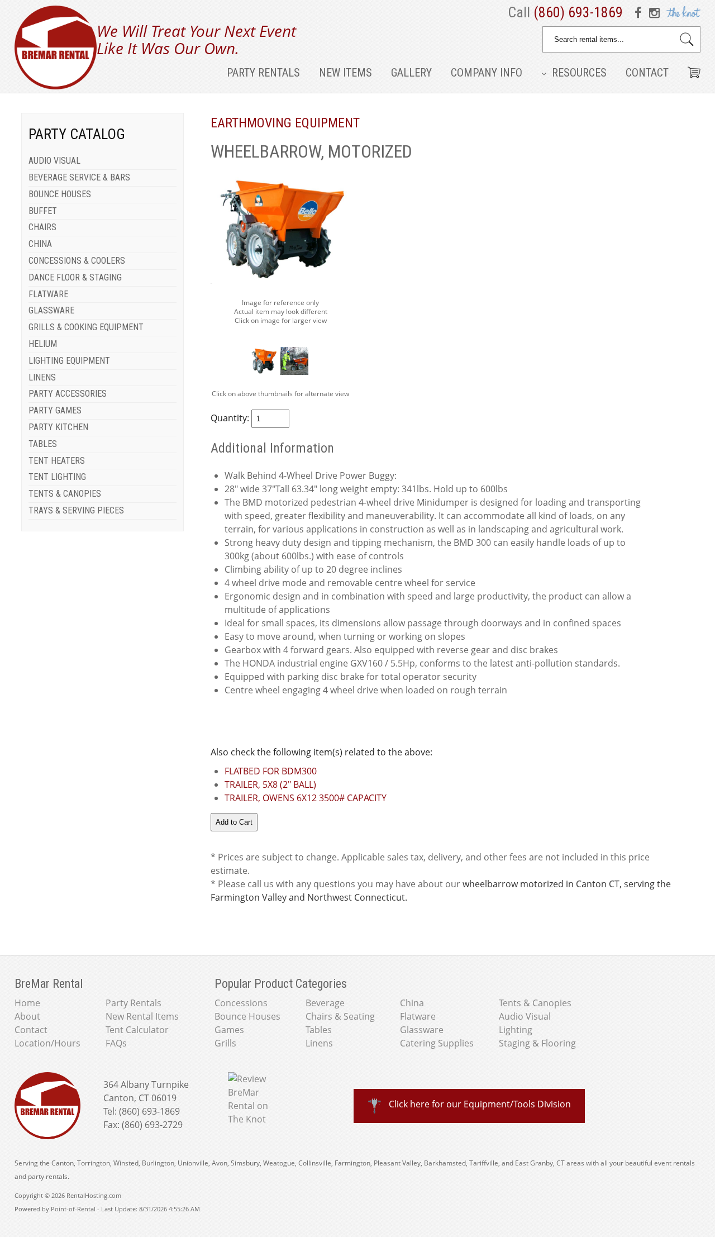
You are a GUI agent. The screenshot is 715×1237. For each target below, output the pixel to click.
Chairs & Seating (340, 1016)
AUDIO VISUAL (54, 160)
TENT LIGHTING (57, 477)
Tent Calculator (137, 1030)
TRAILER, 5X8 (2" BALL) (270, 784)
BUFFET (42, 211)
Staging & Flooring (537, 1043)
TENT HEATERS (56, 460)
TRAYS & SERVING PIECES (76, 510)
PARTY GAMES (55, 410)
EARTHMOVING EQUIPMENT (285, 123)
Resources (578, 72)
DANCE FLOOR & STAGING (75, 277)
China (412, 1003)
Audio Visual (525, 1016)
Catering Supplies (437, 1043)
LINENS (42, 377)
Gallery (411, 72)
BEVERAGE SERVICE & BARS (79, 177)
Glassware (422, 1030)
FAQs (116, 1043)
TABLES (42, 444)
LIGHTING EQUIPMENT (69, 360)
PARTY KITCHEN (58, 427)
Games (229, 1030)
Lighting (515, 1030)
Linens (319, 1043)
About (27, 1016)
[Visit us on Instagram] (654, 12)
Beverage (325, 1003)
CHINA (40, 244)
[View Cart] (689, 68)
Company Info (486, 72)
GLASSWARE (51, 310)
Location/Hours (47, 1043)
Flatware (418, 1016)
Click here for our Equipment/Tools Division (480, 1104)
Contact (647, 72)
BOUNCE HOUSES (59, 194)
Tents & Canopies (535, 1003)
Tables (319, 1030)
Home (27, 1003)
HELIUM (42, 344)
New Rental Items (142, 1016)
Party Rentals (263, 72)
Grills (225, 1043)
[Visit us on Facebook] (640, 12)
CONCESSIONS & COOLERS (76, 260)
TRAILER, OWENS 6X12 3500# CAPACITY (306, 798)
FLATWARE (48, 294)
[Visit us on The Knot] (682, 12)
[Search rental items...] (687, 39)
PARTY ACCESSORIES (67, 393)
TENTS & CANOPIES (64, 493)
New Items (345, 72)
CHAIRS (42, 227)
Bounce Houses (247, 1016)
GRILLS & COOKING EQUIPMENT (86, 327)
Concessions (241, 1003)
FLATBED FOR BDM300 (271, 771)
